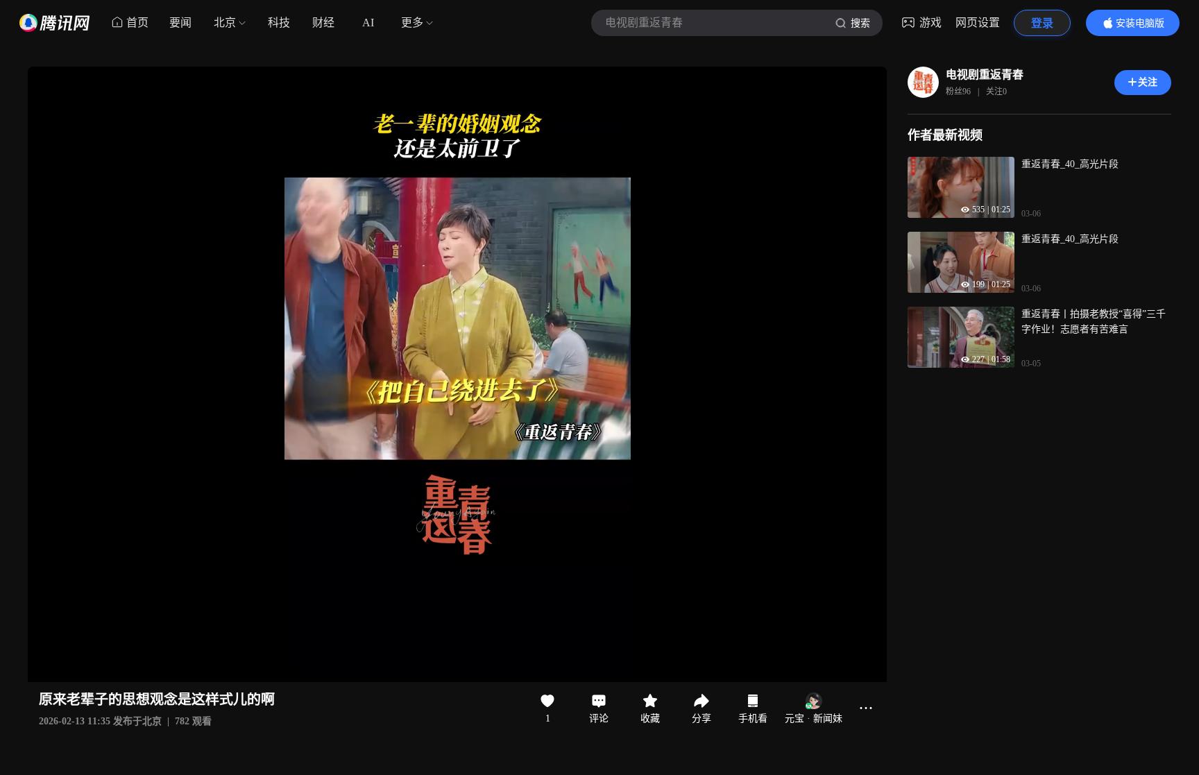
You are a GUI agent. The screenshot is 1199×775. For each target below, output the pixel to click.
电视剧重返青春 (984, 74)
